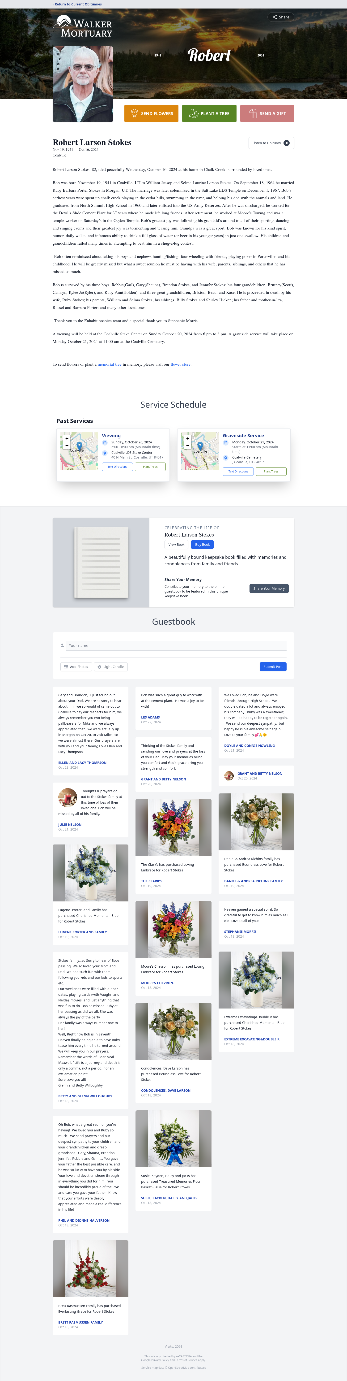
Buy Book (202, 544)
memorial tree (110, 364)
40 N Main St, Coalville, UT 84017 (137, 457)
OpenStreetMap (178, 1368)
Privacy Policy (160, 1360)
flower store (180, 364)
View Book (176, 544)
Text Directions (117, 467)
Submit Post (273, 666)
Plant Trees (150, 467)
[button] (79, 446)
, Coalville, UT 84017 (248, 462)
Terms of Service (186, 1360)
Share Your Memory (269, 588)
